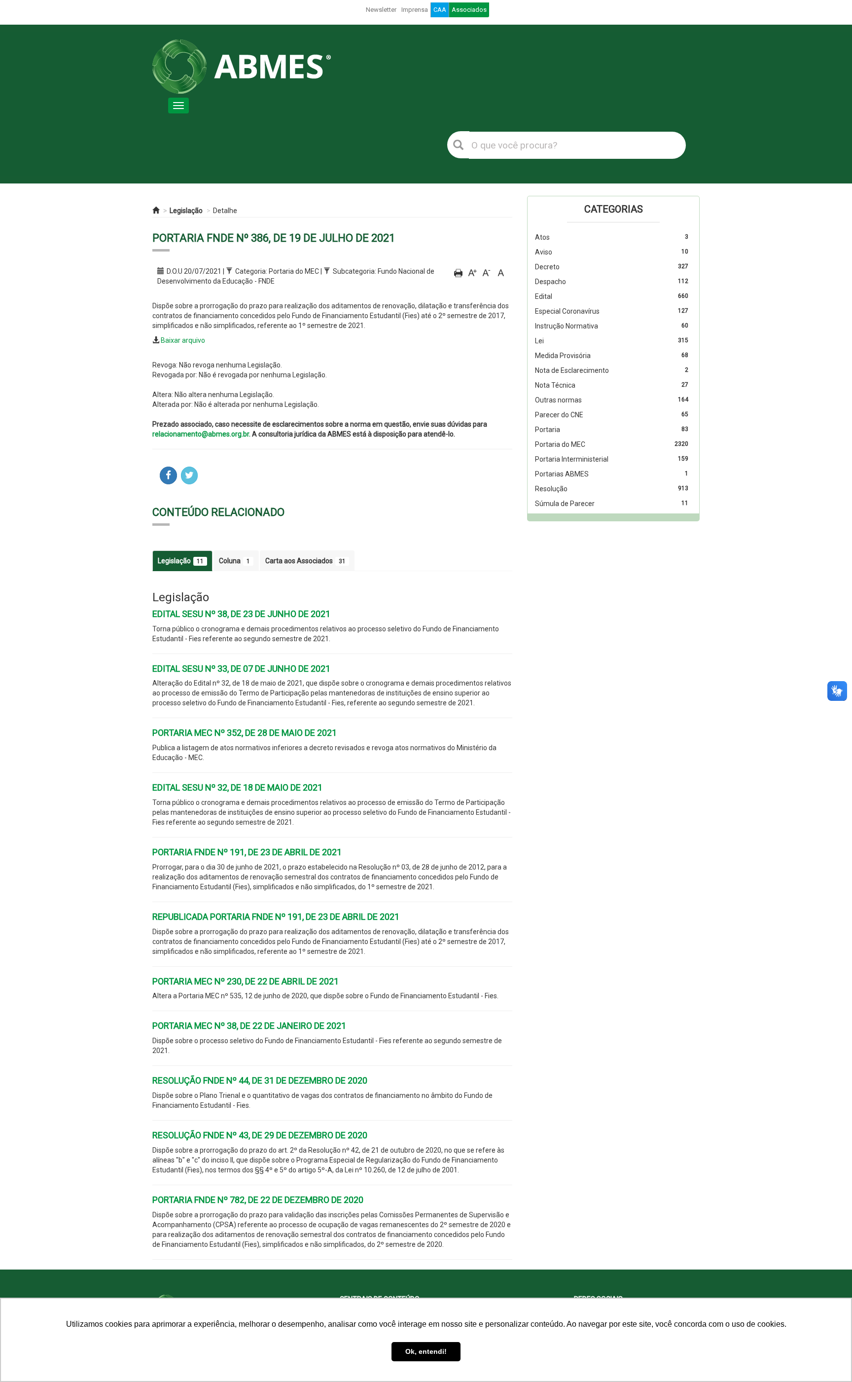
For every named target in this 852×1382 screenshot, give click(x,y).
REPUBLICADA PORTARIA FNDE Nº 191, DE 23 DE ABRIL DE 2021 (275, 916)
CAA (439, 9)
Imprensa (414, 9)
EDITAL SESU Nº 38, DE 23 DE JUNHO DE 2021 (241, 614)
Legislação (186, 211)
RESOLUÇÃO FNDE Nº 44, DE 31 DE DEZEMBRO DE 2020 (259, 1080)
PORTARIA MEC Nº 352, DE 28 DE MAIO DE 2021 (244, 732)
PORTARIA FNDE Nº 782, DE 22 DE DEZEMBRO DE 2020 (257, 1200)
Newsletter (381, 9)
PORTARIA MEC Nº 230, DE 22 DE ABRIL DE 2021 (245, 981)
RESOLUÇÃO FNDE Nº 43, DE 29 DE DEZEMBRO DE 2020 (259, 1135)
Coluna (234, 561)
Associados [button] (469, 9)
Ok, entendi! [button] (426, 1351)
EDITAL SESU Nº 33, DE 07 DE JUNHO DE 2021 (241, 668)
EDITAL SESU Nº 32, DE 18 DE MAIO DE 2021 (237, 787)
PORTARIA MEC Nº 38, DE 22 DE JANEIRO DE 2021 (249, 1025)
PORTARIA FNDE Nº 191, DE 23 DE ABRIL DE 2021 (247, 852)
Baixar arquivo (183, 340)
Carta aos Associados (305, 561)
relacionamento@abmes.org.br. (201, 434)
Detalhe (225, 211)
